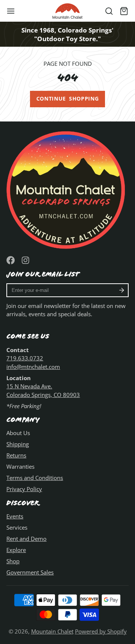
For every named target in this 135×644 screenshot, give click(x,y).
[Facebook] (10, 260)
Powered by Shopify (101, 631)
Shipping (17, 444)
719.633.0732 (24, 358)
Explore (16, 550)
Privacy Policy (24, 489)
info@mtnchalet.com (33, 366)
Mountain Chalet (52, 631)
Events (14, 516)
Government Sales (30, 572)
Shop (13, 561)
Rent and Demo (26, 538)
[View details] (67, 188)
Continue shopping (67, 98)
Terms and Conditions (34, 477)
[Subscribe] (122, 290)
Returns (16, 455)
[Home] (67, 11)
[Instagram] (26, 260)
